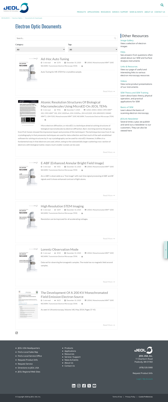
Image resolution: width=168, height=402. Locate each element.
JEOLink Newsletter (129, 118)
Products (69, 348)
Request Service (25, 363)
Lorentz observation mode (59, 249)
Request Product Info (28, 360)
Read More (108, 91)
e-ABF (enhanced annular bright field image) (72, 163)
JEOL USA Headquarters (29, 348)
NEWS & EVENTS (136, 12)
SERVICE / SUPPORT (120, 12)
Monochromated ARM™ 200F (103, 63)
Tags (70, 44)
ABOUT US (149, 12)
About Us (69, 362)
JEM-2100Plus (75, 113)
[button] (162, 5)
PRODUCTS (81, 12)
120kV (88, 110)
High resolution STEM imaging (62, 206)
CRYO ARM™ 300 (51, 113)
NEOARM (44, 66)
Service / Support (73, 357)
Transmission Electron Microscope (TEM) (63, 66)
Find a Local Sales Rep (28, 352)
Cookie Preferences (146, 397)
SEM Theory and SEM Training (134, 92)
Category (19, 44)
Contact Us (70, 365)
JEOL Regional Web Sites (29, 371)
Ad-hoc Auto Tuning (55, 59)
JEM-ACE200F (86, 113)
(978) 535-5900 (146, 367)
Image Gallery (127, 40)
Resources (69, 354)
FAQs (123, 52)
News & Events (71, 360)
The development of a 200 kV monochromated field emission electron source (74, 295)
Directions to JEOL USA (28, 367)
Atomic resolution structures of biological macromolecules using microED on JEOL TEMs (74, 104)
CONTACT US (159, 12)
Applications (70, 351)
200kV (89, 63)
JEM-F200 (51, 116)
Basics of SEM (127, 107)
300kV (99, 110)
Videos (124, 81)
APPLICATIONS (93, 12)
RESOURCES (106, 12)
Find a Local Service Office (30, 356)
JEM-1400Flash (63, 113)
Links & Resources (129, 66)
